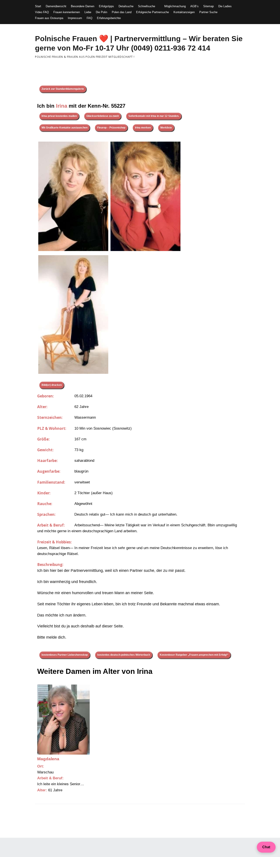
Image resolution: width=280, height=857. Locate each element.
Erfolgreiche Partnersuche (152, 12)
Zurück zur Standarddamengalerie (63, 88)
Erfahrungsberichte (109, 18)
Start (38, 6)
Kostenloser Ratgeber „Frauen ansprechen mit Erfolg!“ (194, 654)
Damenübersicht (56, 6)
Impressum (75, 18)
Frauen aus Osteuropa (49, 18)
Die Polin (101, 12)
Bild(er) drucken (52, 384)
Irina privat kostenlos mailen (59, 116)
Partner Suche (208, 12)
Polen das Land (121, 12)
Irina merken (143, 127)
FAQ (89, 18)
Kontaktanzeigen (184, 12)
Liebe (87, 12)
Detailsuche (126, 6)
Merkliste (166, 127)
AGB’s (194, 6)
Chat (266, 847)
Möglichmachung (175, 6)
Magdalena (48, 759)
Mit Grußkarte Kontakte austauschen (65, 127)
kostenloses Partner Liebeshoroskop (65, 654)
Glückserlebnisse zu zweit (102, 116)
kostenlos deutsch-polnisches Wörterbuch (123, 654)
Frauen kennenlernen (66, 12)
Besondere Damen (82, 6)
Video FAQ (42, 12)
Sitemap (208, 6)
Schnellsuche (146, 6)
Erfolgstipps (106, 6)
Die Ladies (225, 6)
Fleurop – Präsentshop (111, 127)
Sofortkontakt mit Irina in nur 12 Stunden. (153, 116)
